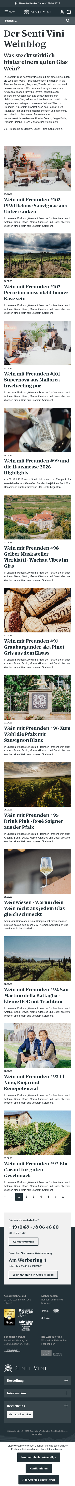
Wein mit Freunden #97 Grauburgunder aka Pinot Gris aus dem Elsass (34, 647)
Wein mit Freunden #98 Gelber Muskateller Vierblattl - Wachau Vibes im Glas (36, 557)
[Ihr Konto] (62, 12)
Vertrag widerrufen (20, 1414)
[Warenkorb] (68, 12)
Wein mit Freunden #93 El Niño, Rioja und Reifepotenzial (34, 1082)
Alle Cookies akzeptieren (38, 1479)
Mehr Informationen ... (52, 1449)
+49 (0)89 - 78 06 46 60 (34, 1227)
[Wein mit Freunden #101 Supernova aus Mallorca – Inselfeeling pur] (37, 343)
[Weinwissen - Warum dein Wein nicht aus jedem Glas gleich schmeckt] (37, 871)
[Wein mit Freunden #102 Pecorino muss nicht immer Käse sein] (37, 255)
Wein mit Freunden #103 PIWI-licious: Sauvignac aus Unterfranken (35, 206)
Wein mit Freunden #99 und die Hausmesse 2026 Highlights (36, 467)
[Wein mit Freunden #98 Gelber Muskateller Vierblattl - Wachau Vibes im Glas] (37, 517)
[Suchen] (67, 21)
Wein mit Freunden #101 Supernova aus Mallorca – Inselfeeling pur (34, 380)
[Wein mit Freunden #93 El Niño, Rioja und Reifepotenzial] (37, 1045)
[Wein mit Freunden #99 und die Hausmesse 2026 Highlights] (37, 430)
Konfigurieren (39, 1468)
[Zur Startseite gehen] (37, 11)
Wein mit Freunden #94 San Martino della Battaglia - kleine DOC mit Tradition (36, 995)
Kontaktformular (23, 1241)
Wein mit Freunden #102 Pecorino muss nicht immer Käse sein (36, 293)
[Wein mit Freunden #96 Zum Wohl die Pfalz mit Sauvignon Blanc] (37, 697)
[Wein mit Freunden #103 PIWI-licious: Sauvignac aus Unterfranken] (37, 168)
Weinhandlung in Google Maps (33, 1274)
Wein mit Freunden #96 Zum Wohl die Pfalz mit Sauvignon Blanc (37, 734)
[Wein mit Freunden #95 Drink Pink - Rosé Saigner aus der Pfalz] (37, 784)
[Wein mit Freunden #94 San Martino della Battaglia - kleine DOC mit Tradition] (37, 958)
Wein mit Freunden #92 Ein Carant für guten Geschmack (36, 1170)
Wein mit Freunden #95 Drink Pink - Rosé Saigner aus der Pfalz (33, 821)
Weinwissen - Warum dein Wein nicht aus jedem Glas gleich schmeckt (34, 908)
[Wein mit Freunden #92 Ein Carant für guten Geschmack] (37, 1133)
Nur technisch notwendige (38, 1457)
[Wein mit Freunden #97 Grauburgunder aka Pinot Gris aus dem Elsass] (37, 610)
